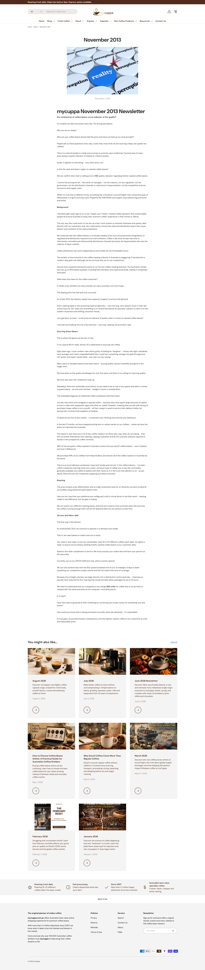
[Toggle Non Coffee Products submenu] (136, 21)
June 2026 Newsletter (146, 680)
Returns (94, 922)
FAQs (120, 932)
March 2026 (141, 755)
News (35, 27)
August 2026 (39, 680)
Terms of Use (96, 932)
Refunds (94, 927)
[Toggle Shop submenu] (53, 21)
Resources (145, 21)
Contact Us (161, 21)
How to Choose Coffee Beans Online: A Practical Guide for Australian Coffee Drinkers (48, 758)
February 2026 (40, 836)
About (120, 927)
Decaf (78, 21)
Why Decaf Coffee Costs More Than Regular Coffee (102, 757)
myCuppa (36, 961)
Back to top (102, 899)
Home (41, 21)
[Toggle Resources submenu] (151, 21)
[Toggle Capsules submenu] (110, 21)
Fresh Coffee (64, 21)
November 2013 (45, 27)
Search (121, 918)
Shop (49, 21)
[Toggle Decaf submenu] (83, 21)
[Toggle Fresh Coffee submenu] (71, 21)
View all (173, 642)
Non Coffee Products (124, 21)
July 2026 (89, 680)
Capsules (104, 21)
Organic (90, 21)
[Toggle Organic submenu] (96, 21)
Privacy (94, 918)
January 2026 (91, 836)
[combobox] (52, 11)
